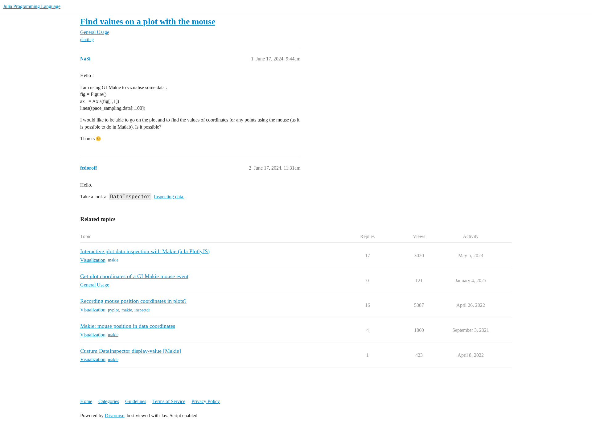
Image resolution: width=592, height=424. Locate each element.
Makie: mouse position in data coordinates (127, 326)
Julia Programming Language (31, 6)
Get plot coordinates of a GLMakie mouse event (134, 276)
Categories (108, 401)
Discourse (114, 415)
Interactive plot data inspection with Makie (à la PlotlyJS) (145, 251)
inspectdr (142, 310)
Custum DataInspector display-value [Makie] (130, 351)
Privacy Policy (205, 401)
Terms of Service (168, 401)
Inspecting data (169, 196)
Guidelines (135, 401)
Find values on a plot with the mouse (147, 21)
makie (113, 260)
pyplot (113, 310)
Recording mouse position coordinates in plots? (133, 301)
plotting (87, 39)
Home (86, 401)
